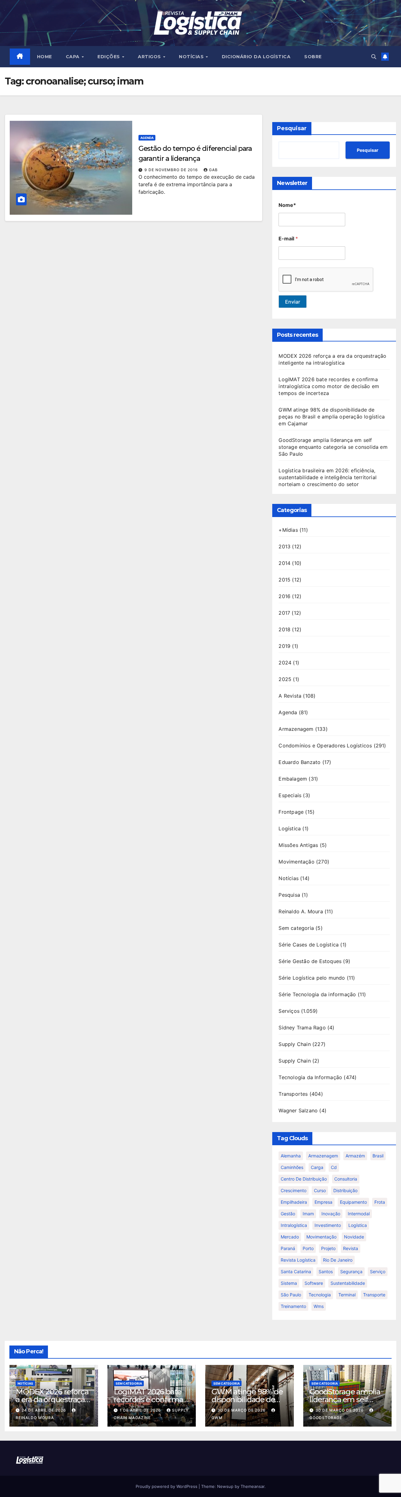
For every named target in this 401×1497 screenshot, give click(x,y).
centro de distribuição (304, 1179)
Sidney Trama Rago (302, 1027)
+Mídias (288, 530)
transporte (374, 1294)
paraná (288, 1248)
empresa (323, 1202)
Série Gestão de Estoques (310, 961)
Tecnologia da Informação (310, 1077)
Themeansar (252, 1486)
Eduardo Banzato (299, 762)
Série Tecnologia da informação (317, 994)
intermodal (359, 1213)
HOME (44, 56)
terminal (347, 1294)
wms (319, 1306)
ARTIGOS (150, 56)
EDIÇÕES (109, 56)
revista (350, 1248)
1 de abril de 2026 (141, 1410)
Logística (290, 828)
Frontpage (291, 812)
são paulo (291, 1294)
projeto (328, 1248)
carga (317, 1167)
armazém (355, 1155)
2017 (284, 613)
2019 (284, 646)
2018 (284, 629)
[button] (373, 57)
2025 (285, 679)
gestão (288, 1213)
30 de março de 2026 (242, 1410)
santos (326, 1271)
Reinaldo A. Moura (301, 911)
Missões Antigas (298, 845)
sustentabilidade (348, 1283)
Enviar (292, 302)
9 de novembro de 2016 (171, 169)
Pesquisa (289, 895)
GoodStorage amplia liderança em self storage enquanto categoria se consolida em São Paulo (333, 447)
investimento (328, 1225)
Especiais (290, 795)
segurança (351, 1271)
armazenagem (323, 1155)
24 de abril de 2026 (44, 1410)
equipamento (353, 1202)
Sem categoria (296, 928)
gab (213, 169)
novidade (354, 1236)
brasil (377, 1155)
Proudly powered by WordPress (167, 1486)
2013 (284, 546)
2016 (284, 596)
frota (379, 1202)
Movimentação (296, 862)
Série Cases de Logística (309, 944)
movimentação (321, 1236)
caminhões (292, 1167)
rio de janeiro (337, 1260)
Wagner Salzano (298, 1110)
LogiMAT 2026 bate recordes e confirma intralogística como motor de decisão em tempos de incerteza (329, 386)
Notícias (289, 878)
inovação (330, 1213)
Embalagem (293, 779)
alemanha (291, 1155)
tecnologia (320, 1294)
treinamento (293, 1306)
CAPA (73, 56)
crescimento (293, 1190)
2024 (285, 662)
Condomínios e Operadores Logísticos (325, 745)
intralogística (294, 1225)
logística (357, 1225)
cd (334, 1167)
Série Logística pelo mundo (312, 978)
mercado (290, 1236)
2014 (284, 563)
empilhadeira (294, 1202)
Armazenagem (296, 729)
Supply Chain (294, 1044)
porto (308, 1248)
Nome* (287, 205)
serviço (377, 1271)
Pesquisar (292, 128)
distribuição (345, 1190)
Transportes (293, 1094)
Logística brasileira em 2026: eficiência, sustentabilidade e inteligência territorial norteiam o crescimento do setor (328, 477)
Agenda (147, 138)
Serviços (289, 1011)
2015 (284, 580)
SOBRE (313, 56)
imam (308, 1213)
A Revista (290, 696)
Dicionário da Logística (256, 56)
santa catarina (296, 1271)
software (314, 1283)
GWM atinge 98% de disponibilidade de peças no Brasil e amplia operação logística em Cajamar (332, 417)
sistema (289, 1283)
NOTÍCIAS (192, 56)
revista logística (298, 1260)
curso (320, 1190)
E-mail (288, 239)
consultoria (345, 1179)
